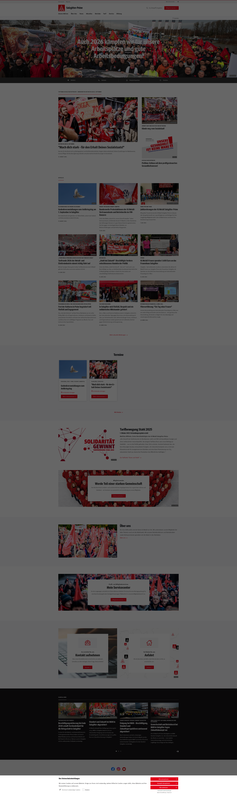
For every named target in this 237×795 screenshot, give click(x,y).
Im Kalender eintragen (68, 392)
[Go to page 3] (121, 751)
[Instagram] (118, 769)
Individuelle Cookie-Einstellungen (164, 790)
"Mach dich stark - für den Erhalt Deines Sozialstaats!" (103, 386)
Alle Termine (117, 412)
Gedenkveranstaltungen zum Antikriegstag (72, 387)
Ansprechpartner (135, 80)
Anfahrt (73, 80)
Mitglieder (68, 1)
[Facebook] (113, 769)
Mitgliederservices (118, 600)
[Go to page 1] (116, 751)
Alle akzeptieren (163, 779)
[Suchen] (147, 8)
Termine (165, 80)
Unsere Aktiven (63, 14)
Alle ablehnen (163, 787)
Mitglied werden (171, 8)
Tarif (104, 14)
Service (111, 14)
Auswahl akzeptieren (163, 783)
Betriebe (98, 14)
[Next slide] (177, 751)
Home (81, 14)
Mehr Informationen (69, 396)
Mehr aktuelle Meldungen (118, 335)
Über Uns (74, 14)
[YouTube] (124, 769)
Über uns (123, 538)
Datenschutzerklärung (161, 792)
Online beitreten (118, 496)
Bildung (119, 14)
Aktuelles (89, 14)
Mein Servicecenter (170, 1)
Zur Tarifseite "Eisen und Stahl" (130, 457)
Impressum (169, 792)
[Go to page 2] (118, 751)
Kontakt (104, 80)
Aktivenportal (61, 1)
